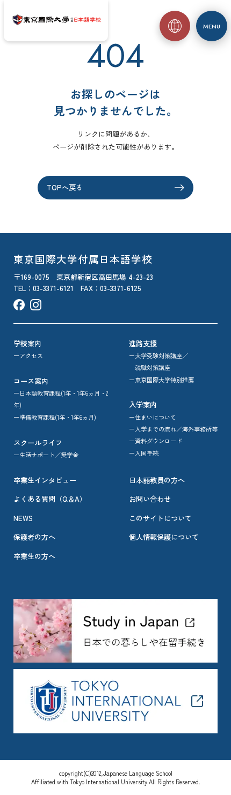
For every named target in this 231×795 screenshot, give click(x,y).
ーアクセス (28, 355)
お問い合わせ (150, 499)
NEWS (23, 518)
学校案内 (27, 343)
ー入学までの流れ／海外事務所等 (173, 429)
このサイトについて (160, 518)
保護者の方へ (34, 537)
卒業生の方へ (34, 556)
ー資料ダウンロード (155, 440)
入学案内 (143, 404)
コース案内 (30, 381)
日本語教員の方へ (157, 480)
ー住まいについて (152, 417)
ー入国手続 (143, 453)
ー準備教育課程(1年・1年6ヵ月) (54, 417)
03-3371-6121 (53, 288)
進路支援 (143, 343)
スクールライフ (37, 442)
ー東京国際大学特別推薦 (161, 379)
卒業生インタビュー (44, 480)
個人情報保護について (164, 537)
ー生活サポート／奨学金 (45, 454)
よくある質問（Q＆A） (49, 499)
